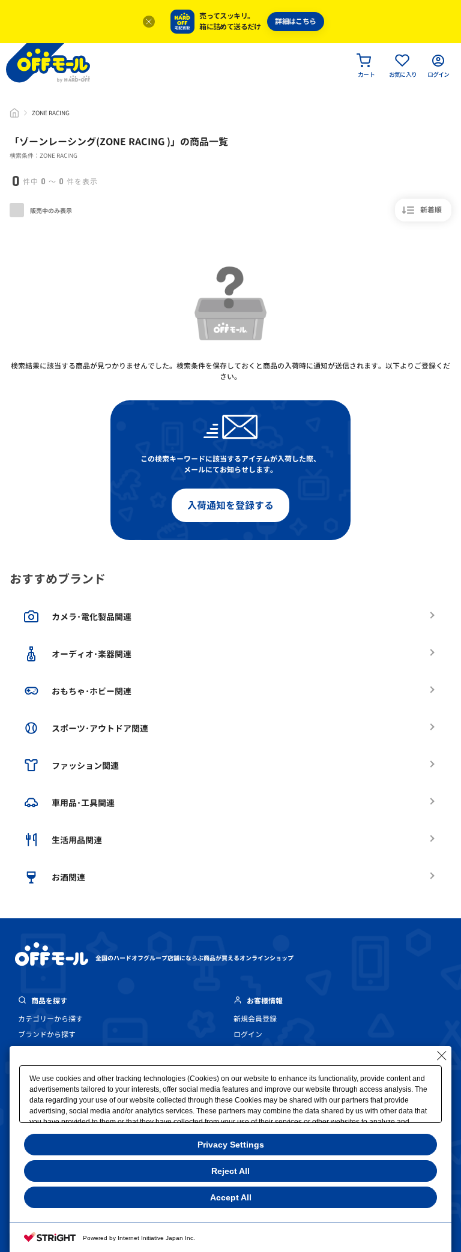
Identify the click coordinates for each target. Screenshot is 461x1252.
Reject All (230, 1171)
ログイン (248, 1034)
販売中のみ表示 (50, 210)
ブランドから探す (47, 1034)
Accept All (231, 1197)
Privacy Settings (230, 1144)
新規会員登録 (255, 1019)
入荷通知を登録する (230, 505)
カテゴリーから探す (50, 1019)
